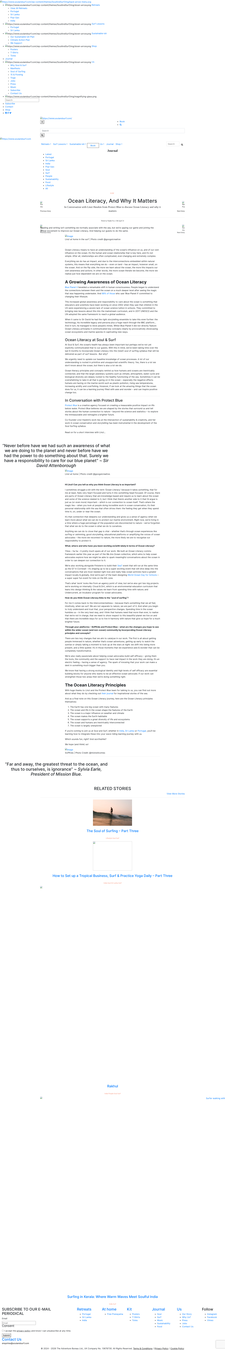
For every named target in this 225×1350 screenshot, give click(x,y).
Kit (129, 1309)
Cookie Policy (177, 1348)
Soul (47, 169)
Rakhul (112, 1086)
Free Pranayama (115, 1314)
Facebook (212, 1317)
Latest (48, 154)
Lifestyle (49, 185)
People (48, 176)
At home (109, 1309)
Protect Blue (71, 405)
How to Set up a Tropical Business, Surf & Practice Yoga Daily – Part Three (112, 876)
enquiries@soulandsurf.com (15, 1343)
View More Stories (176, 793)
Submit (6, 1335)
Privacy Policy (161, 1348)
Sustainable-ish (77, 144)
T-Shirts (14, 52)
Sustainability (52, 179)
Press (13, 84)
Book (122, 121)
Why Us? (186, 1317)
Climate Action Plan (20, 40)
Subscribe (15, 90)
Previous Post (35, 232)
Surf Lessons (59, 144)
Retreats (45, 144)
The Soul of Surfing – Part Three (113, 831)
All (46, 188)
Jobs (12, 80)
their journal (107, 693)
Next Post (183, 232)
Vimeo (210, 1320)
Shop (118, 144)
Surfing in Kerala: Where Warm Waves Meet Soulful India (112, 1297)
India (47, 163)
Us (101, 144)
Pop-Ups (49, 166)
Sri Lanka (15, 30)
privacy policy (24, 1330)
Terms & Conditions (142, 1348)
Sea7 (119, 565)
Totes (13, 55)
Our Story (187, 1314)
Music (13, 87)
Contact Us (16, 93)
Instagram (212, 1314)
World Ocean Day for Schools (142, 575)
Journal (110, 144)
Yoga (12, 77)
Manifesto (15, 68)
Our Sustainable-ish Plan (22, 36)
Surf (47, 173)
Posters (14, 49)
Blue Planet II (71, 287)
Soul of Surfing (17, 71)
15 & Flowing (16, 74)
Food (47, 182)
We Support (16, 43)
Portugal (14, 27)
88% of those (108, 293)
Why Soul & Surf (18, 65)
